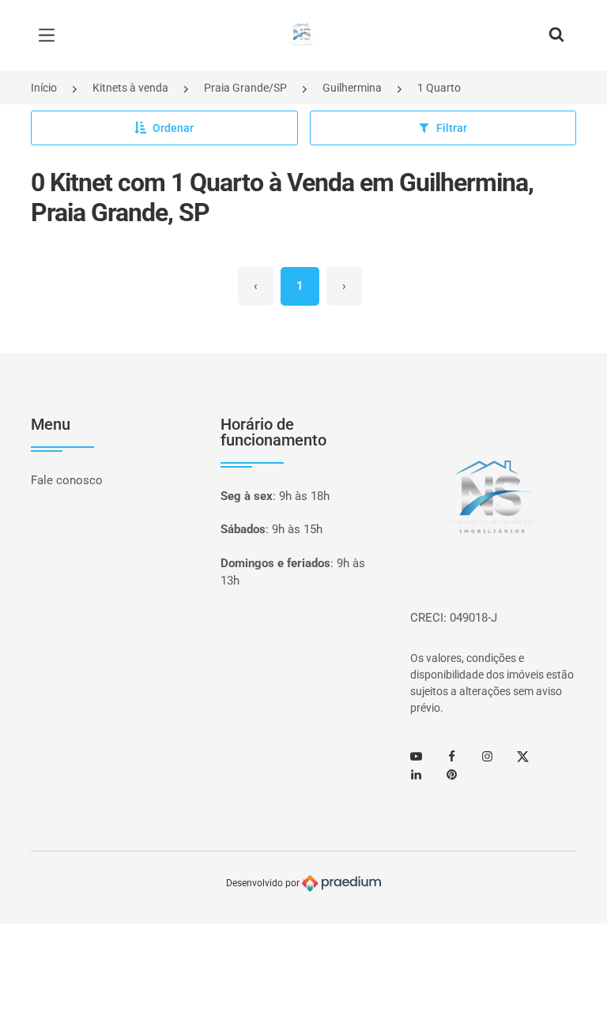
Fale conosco (67, 480)
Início (44, 87)
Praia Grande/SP (245, 87)
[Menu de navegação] (50, 35)
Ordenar (173, 128)
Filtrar (451, 128)
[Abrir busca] (556, 35)
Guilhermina (352, 87)
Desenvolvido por (264, 883)
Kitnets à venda (130, 87)
